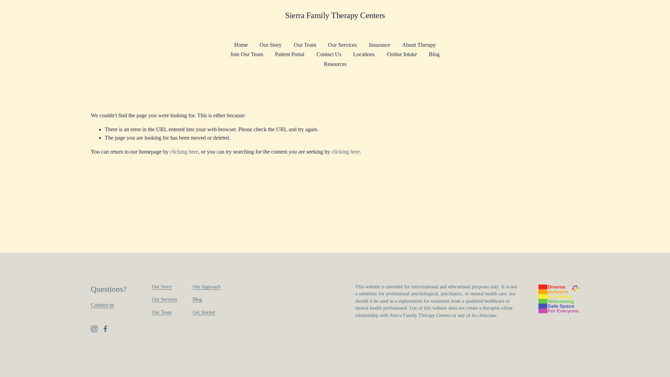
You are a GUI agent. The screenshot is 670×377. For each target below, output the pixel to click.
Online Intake (402, 54)
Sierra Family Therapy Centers (335, 15)
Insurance (379, 45)
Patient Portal (289, 54)
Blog (434, 54)
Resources (335, 64)
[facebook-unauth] (105, 328)
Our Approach (207, 286)
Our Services (342, 45)
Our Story (271, 45)
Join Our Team (246, 54)
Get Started (204, 312)
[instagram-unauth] (94, 328)
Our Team (305, 45)
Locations (364, 54)
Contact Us (329, 54)
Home (241, 45)
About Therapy (419, 45)
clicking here (184, 152)
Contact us (102, 305)
